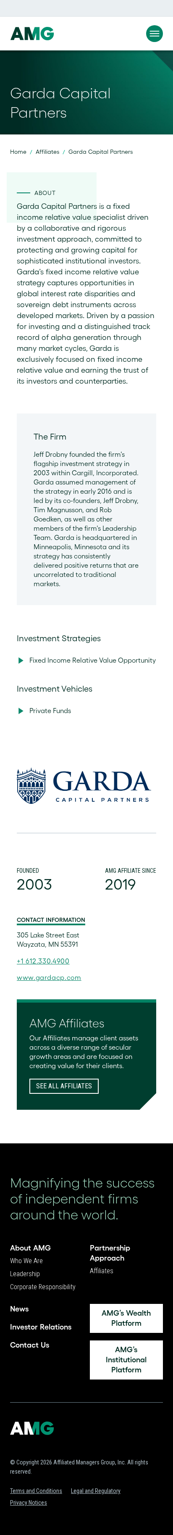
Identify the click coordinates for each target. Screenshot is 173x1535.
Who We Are (26, 1261)
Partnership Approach (110, 1253)
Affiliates (47, 151)
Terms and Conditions (36, 1491)
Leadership (25, 1274)
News (19, 1309)
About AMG (30, 1248)
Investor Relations (40, 1327)
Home (18, 151)
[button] (154, 33)
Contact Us (29, 1345)
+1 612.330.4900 (43, 961)
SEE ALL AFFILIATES (64, 1086)
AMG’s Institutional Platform (126, 1359)
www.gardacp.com (49, 977)
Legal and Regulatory (96, 1491)
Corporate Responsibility (43, 1287)
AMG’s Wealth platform (126, 1318)
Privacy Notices (28, 1502)
